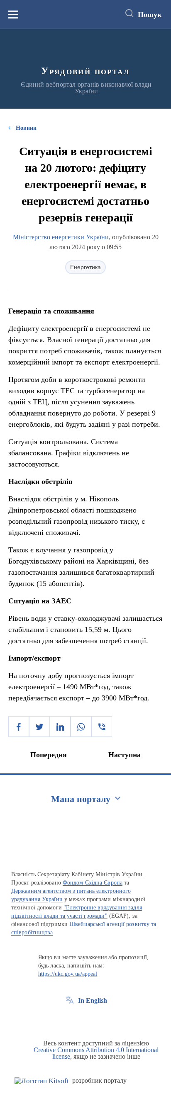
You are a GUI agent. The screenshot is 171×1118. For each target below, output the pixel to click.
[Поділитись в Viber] (102, 726)
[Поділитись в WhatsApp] (81, 726)
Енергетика (85, 267)
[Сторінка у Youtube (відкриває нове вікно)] (100, 1019)
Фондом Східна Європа (92, 883)
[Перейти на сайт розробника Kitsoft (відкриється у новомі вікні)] (41, 1080)
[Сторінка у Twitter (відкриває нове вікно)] (85, 1019)
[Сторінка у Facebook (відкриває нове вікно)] (70, 1019)
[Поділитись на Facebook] (19, 726)
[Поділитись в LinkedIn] (60, 726)
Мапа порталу (80, 799)
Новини (26, 128)
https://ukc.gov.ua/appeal (68, 974)
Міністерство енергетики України (61, 237)
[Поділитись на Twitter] (39, 726)
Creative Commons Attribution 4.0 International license (96, 1053)
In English (92, 1000)
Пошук (149, 14)
